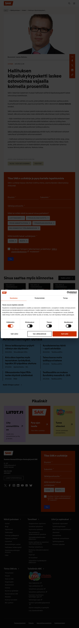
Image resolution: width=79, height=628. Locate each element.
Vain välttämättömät (39, 334)
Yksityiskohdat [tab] (39, 298)
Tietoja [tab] (65, 298)
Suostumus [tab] (14, 298)
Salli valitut (14, 334)
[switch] (30, 325)
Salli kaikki (64, 334)
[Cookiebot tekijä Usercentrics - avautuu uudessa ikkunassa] (68, 292)
